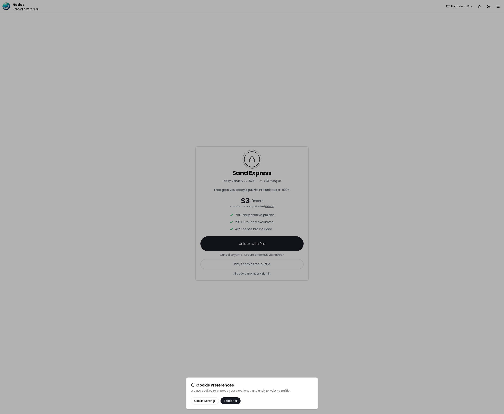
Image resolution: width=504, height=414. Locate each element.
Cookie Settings (205, 401)
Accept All (230, 401)
